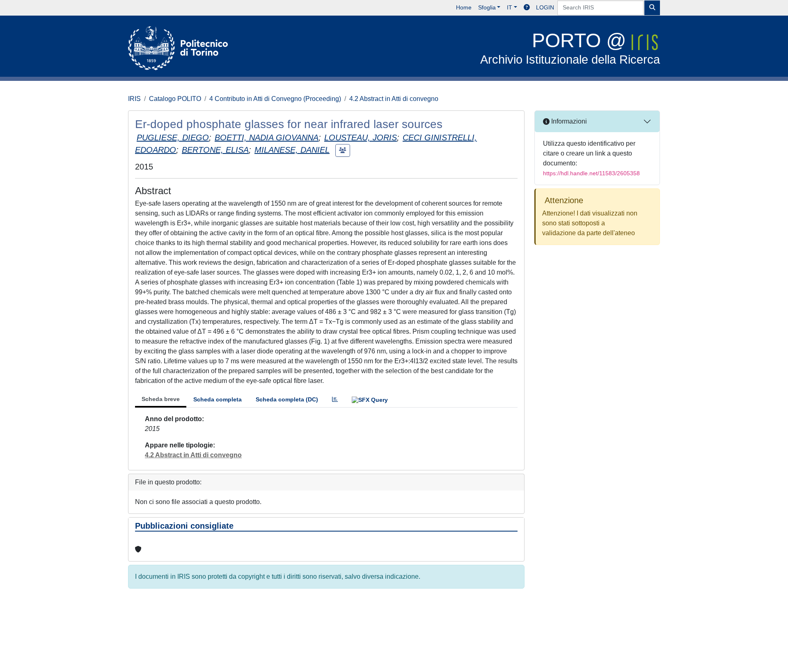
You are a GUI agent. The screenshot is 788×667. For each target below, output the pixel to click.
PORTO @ (570, 48)
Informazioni (568, 121)
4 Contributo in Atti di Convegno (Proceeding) (275, 98)
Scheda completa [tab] (217, 399)
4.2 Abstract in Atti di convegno (393, 98)
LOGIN (545, 7)
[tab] (335, 399)
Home (464, 7)
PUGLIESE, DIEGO (173, 137)
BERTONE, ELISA (215, 149)
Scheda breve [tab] (161, 399)
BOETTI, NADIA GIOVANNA (266, 137)
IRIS (134, 98)
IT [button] (509, 7)
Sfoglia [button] (487, 7)
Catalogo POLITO (175, 98)
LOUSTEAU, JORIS (360, 137)
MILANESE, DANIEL (292, 149)
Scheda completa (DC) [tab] (287, 399)
